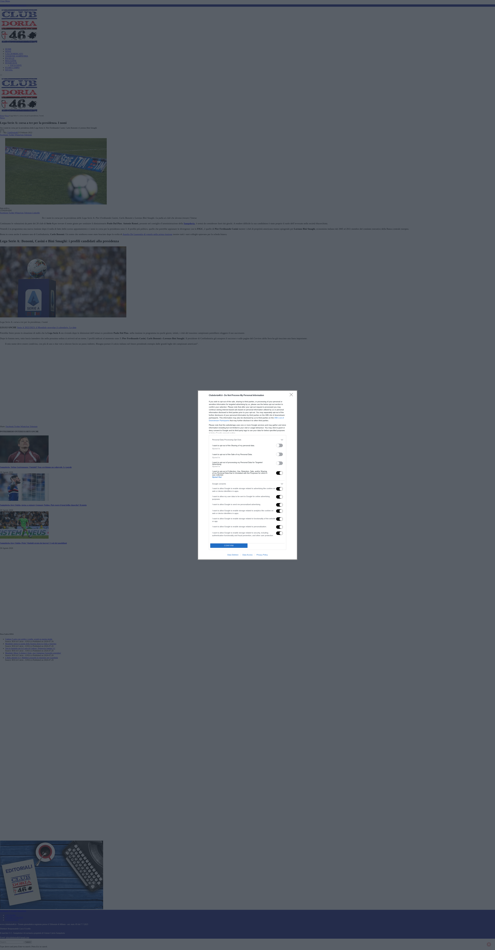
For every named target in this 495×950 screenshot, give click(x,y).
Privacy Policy (262, 555)
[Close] (292, 395)
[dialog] (247, 475)
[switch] (279, 445)
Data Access (247, 555)
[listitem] (247, 439)
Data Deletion (232, 555)
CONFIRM (229, 546)
